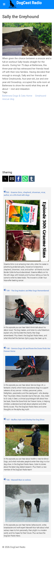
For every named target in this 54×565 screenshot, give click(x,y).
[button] (5, 179)
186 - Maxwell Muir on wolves (18, 480)
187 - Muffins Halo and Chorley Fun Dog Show (25, 420)
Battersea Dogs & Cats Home (17, 95)
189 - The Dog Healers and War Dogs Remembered (27, 291)
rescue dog (8, 99)
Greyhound (40, 95)
